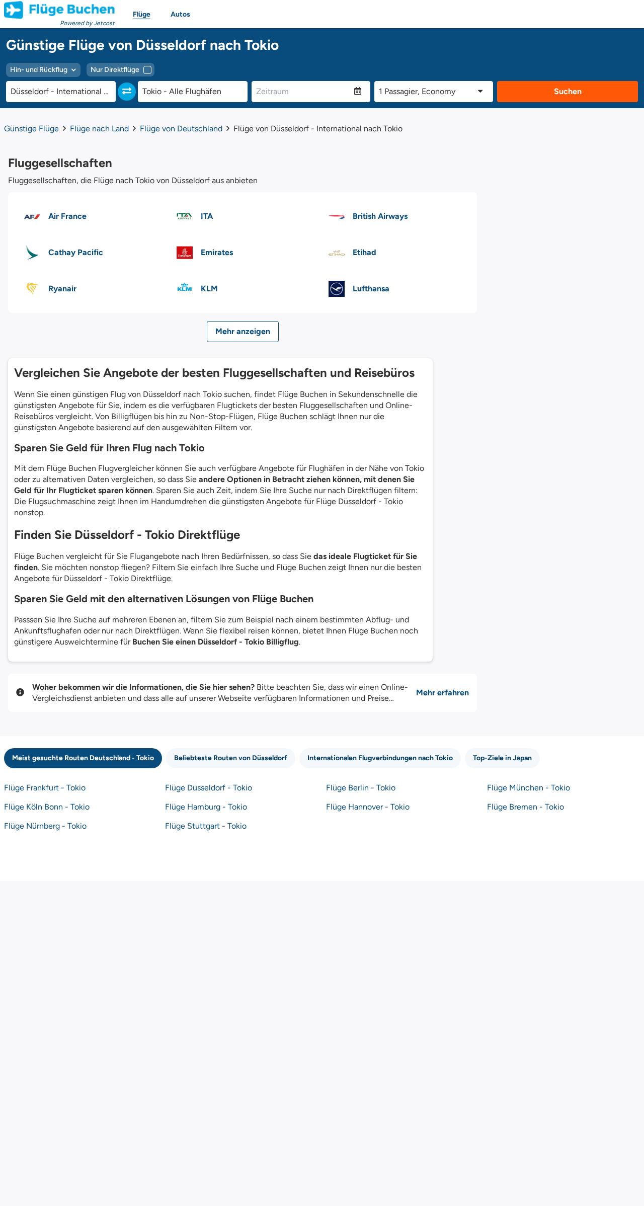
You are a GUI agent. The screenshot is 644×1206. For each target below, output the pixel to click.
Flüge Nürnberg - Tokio (45, 826)
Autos (180, 14)
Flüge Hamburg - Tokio (206, 807)
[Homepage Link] (59, 10)
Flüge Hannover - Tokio (368, 807)
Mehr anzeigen (242, 331)
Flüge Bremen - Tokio (525, 807)
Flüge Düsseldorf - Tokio (208, 787)
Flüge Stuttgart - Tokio (206, 826)
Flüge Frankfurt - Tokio (45, 787)
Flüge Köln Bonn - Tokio (47, 807)
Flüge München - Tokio (528, 787)
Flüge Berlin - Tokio (360, 787)
